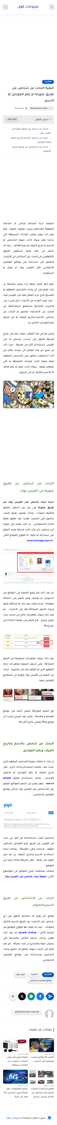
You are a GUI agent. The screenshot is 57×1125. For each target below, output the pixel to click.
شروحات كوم (28, 7)
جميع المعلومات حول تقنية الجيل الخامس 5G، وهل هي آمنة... (15, 1093)
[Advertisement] (28, 49)
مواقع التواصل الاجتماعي (41, 981)
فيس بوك (20, 975)
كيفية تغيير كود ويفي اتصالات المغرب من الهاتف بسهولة (17, 1061)
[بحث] (5, 7)
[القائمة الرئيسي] (51, 7)
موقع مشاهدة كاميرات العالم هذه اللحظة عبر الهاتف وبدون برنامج (42, 1093)
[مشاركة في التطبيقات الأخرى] (13, 996)
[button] (40, 996)
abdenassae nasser (39, 108)
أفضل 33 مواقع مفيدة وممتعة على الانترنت (42, 1059)
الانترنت (48, 82)
